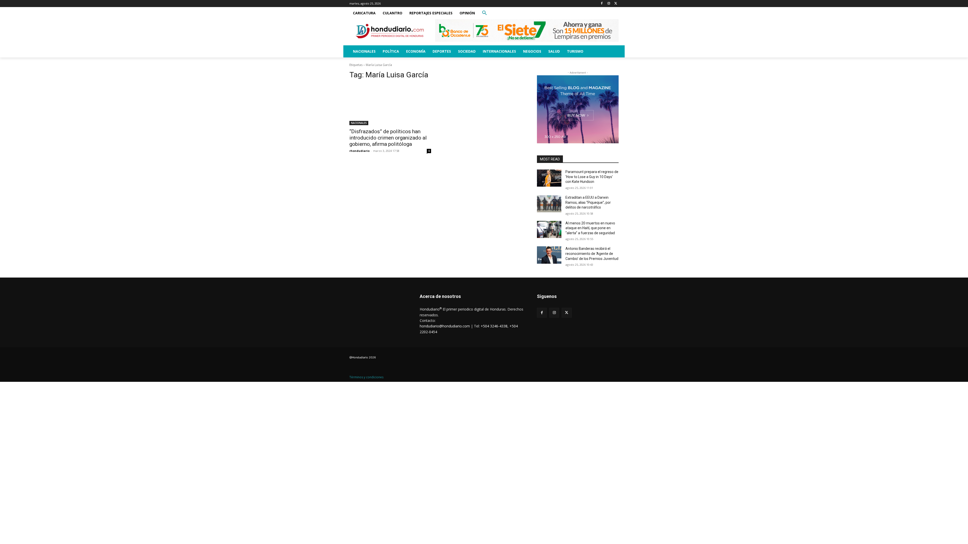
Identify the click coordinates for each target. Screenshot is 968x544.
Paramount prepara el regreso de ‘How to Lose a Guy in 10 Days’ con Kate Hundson (591, 177)
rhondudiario (359, 151)
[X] (616, 4)
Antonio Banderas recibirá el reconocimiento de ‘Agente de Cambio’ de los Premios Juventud (591, 253)
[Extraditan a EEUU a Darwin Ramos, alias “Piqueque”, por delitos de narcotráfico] (549, 203)
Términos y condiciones (366, 377)
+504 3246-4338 (494, 326)
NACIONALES (359, 123)
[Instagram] (609, 4)
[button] (484, 13)
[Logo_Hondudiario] (389, 31)
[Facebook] (602, 4)
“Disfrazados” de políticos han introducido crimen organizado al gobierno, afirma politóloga (388, 137)
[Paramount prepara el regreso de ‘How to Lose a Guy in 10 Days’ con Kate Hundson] (549, 178)
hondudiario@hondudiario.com (445, 326)
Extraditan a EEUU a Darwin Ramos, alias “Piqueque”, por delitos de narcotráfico (588, 202)
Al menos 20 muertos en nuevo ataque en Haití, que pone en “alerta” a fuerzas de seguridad (590, 228)
